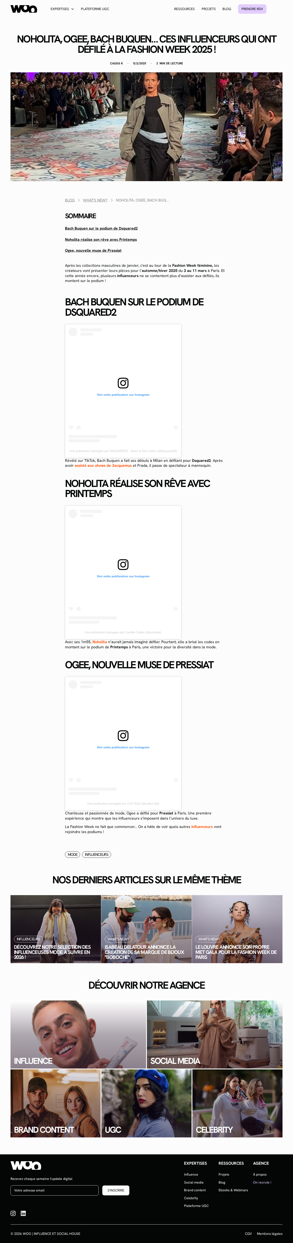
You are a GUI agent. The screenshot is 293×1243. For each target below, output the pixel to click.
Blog (226, 9)
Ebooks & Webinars (233, 1190)
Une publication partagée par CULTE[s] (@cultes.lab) (123, 803)
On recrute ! (262, 1182)
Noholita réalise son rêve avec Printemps (101, 239)
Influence (191, 1174)
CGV (248, 1234)
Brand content (195, 1190)
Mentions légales (269, 1234)
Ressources (184, 9)
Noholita (99, 641)
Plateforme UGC (95, 9)
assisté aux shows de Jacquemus (103, 465)
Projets (209, 9)
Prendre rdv (252, 9)
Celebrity (191, 1198)
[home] (24, 9)
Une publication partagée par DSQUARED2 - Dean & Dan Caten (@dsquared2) (123, 451)
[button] (62, 9)
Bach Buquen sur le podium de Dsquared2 (101, 228)
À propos (260, 1174)
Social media (194, 1182)
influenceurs (202, 826)
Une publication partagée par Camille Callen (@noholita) (123, 632)
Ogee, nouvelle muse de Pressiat (93, 250)
